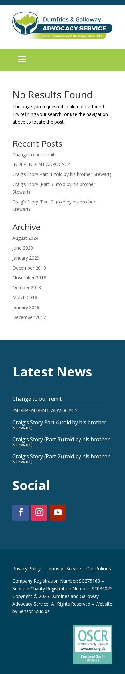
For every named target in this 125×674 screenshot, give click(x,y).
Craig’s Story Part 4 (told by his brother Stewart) (62, 174)
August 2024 (25, 238)
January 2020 (26, 258)
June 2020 (23, 248)
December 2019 (29, 268)
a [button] (22, 60)
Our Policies (98, 569)
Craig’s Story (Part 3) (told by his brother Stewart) (61, 442)
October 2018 (27, 287)
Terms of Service (63, 569)
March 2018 (25, 297)
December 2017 (29, 317)
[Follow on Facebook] (21, 513)
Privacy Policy (27, 569)
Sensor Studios (34, 611)
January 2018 (26, 307)
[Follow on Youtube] (58, 513)
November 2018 (29, 277)
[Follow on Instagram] (39, 513)
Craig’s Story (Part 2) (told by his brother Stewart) (61, 459)
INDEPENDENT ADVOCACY (41, 164)
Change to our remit (33, 154)
